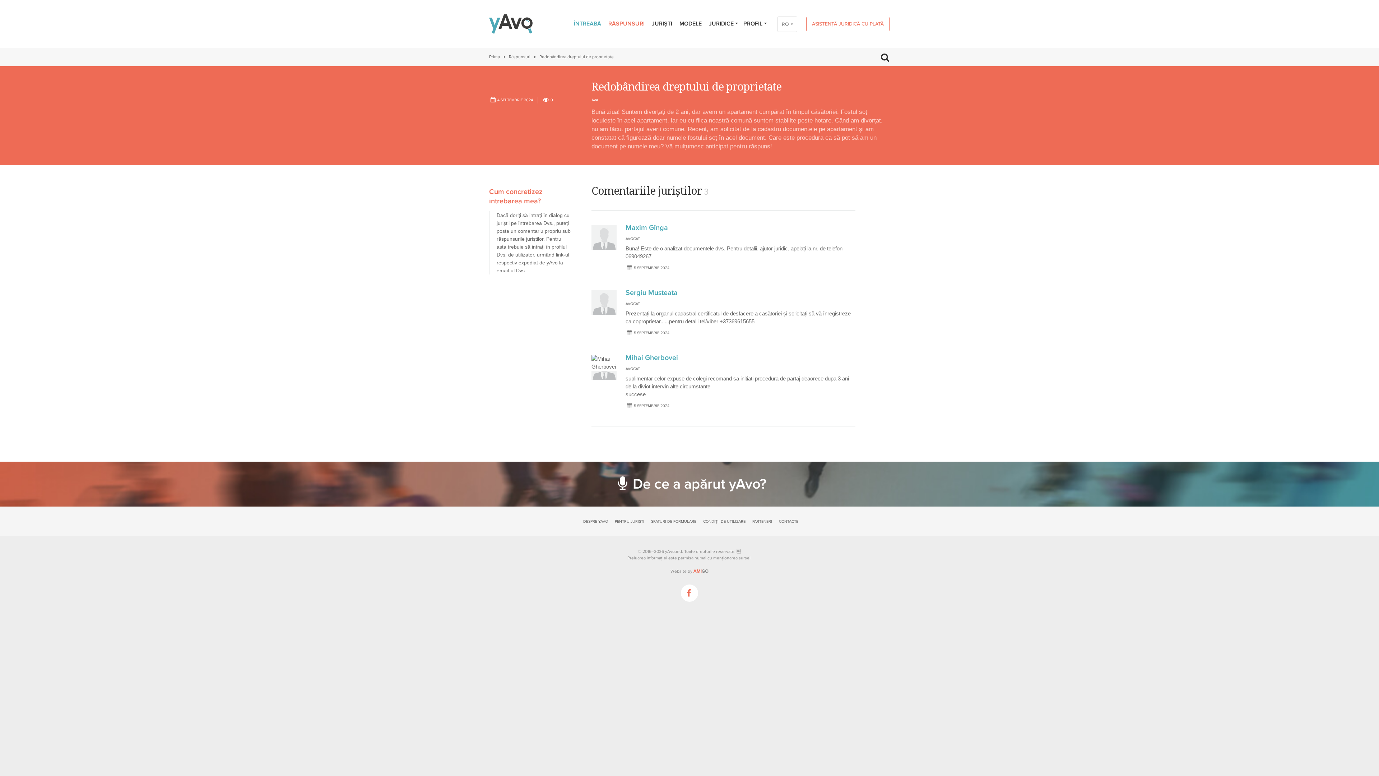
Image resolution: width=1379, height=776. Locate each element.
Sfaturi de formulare (673, 521)
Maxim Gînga (647, 227)
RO (785, 24)
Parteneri (762, 521)
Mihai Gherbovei (652, 358)
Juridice (721, 23)
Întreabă (587, 23)
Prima (494, 57)
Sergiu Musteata (652, 292)
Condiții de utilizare (724, 521)
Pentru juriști (629, 521)
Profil (752, 23)
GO (701, 571)
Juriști (662, 23)
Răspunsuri (626, 23)
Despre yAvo (595, 521)
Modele (690, 23)
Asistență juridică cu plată (848, 24)
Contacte (788, 521)
